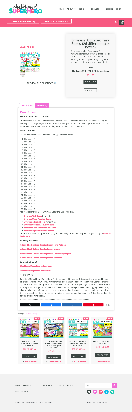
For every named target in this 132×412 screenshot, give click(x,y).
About (70, 9)
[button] (109, 22)
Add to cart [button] (29, 356)
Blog (81, 9)
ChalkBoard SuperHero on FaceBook (36, 266)
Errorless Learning (31, 313)
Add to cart (90, 82)
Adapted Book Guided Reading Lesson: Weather (41, 258)
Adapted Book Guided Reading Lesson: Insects (40, 249)
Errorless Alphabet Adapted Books (39, 230)
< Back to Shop (27, 47)
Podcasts (94, 9)
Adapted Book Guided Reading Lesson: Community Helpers (45, 253)
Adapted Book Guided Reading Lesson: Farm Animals (43, 245)
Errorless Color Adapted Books (37, 219)
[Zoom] (36, 55)
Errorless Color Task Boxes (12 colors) (40, 228)
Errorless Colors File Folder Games (39, 225)
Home (61, 9)
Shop (118, 9)
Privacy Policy (21, 391)
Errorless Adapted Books (35, 222)
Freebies (108, 9)
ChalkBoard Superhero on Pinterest (35, 270)
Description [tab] (27, 105)
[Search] (114, 385)
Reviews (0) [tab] (42, 105)
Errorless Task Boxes (33, 216)
